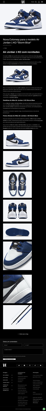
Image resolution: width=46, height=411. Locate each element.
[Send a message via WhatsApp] (44, 409)
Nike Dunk (5, 380)
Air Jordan (6, 375)
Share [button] (5, 48)
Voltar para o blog (23, 334)
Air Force (5, 377)
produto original (14, 97)
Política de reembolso (6, 389)
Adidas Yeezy (6, 382)
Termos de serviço (5, 386)
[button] (4, 2)
